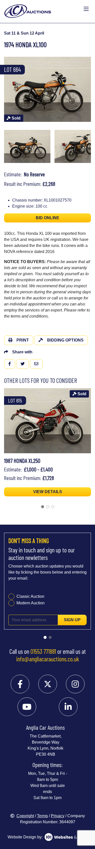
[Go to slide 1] (42, 506)
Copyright (25, 816)
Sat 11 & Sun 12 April (24, 33)
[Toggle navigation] (86, 9)
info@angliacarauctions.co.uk (47, 659)
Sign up (72, 620)
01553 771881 (43, 651)
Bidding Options (65, 340)
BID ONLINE (47, 218)
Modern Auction (30, 603)
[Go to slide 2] (47, 506)
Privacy (57, 816)
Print (22, 340)
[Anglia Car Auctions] (42, 9)
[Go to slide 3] (52, 506)
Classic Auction (30, 596)
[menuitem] (27, 146)
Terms (42, 816)
